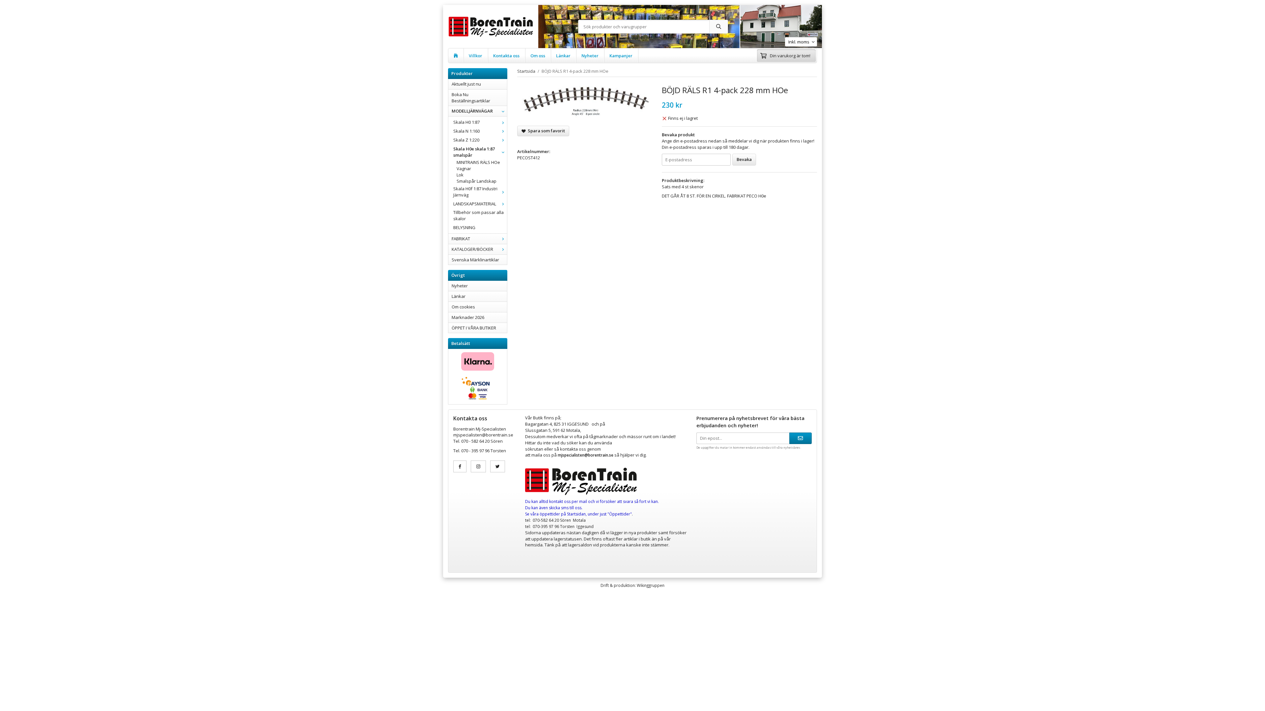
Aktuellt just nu (466, 84)
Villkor (475, 56)
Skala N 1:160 (466, 131)
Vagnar (464, 168)
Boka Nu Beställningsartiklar (471, 98)
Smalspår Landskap (476, 181)
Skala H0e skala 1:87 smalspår (474, 152)
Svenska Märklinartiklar (475, 260)
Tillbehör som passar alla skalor (478, 215)
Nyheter (590, 56)
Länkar (563, 56)
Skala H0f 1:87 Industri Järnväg (475, 192)
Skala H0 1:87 (466, 122)
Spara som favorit (545, 131)
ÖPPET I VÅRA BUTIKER (474, 328)
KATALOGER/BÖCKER (472, 249)
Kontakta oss (506, 56)
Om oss (537, 56)
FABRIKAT (461, 239)
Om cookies (463, 307)
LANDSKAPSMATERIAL (474, 204)
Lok (460, 175)
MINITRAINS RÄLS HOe (478, 162)
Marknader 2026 (468, 317)
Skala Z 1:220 (466, 140)
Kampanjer (620, 56)
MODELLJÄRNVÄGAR (472, 111)
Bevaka (744, 159)
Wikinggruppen (650, 585)
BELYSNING (464, 227)
